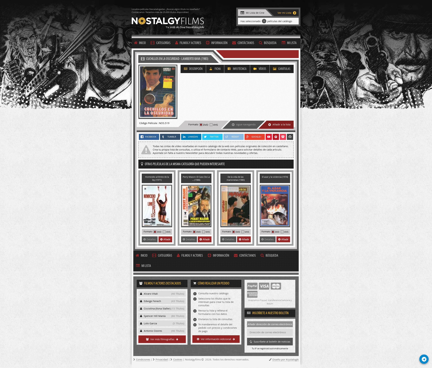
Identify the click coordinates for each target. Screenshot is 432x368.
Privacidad (162, 359)
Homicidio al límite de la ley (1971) (157, 178)
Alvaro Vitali (164, 293)
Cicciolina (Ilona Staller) (164, 308)
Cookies (177, 359)
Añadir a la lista (281, 124)
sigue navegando (246, 124)
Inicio (142, 43)
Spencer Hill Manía (164, 316)
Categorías (163, 43)
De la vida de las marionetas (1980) (236, 178)
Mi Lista (292, 43)
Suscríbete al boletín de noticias (272, 341)
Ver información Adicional (216, 339)
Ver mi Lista (284, 12)
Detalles (151, 239)
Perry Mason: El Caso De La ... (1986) (196, 178)
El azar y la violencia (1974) (275, 176)
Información (219, 43)
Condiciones (143, 359)
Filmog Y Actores (190, 43)
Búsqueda (270, 43)
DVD (205, 124)
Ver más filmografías (162, 339)
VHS (215, 124)
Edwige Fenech (164, 301)
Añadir (166, 239)
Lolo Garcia (164, 323)
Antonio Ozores (164, 330)
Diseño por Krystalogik (285, 359)
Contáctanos (246, 43)
